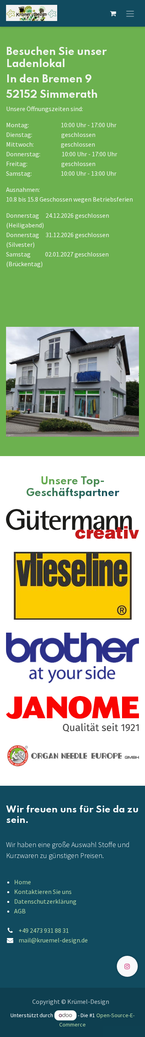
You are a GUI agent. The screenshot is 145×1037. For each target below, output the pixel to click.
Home (22, 882)
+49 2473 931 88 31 (44, 930)
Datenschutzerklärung (45, 901)
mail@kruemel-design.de (53, 940)
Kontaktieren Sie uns (43, 892)
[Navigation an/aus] (130, 13)
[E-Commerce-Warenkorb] (112, 13)
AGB (20, 911)
